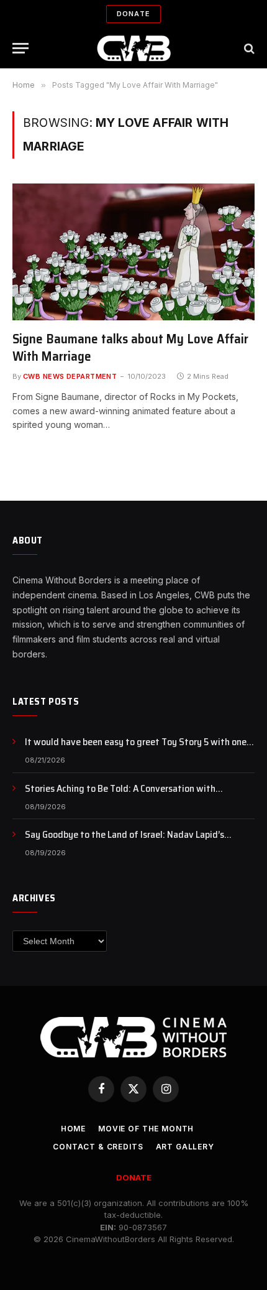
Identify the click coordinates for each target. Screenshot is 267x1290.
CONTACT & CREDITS (98, 1146)
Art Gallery (185, 1146)
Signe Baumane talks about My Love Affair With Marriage (130, 347)
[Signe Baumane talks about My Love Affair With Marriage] (133, 251)
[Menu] (20, 48)
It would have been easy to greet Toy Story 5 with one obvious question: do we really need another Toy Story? (138, 749)
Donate (133, 13)
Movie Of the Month (146, 1128)
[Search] (248, 48)
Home (73, 1128)
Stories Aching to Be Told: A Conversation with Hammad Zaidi (120, 795)
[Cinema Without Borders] (134, 48)
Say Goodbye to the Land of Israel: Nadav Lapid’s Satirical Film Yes (124, 841)
